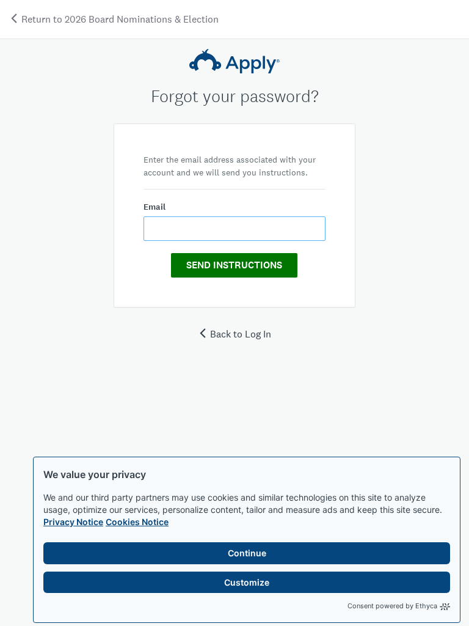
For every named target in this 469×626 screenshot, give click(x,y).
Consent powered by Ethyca (392, 606)
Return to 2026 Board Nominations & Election (119, 19)
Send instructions (234, 265)
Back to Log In (240, 334)
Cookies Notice (137, 522)
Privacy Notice (73, 522)
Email (154, 207)
